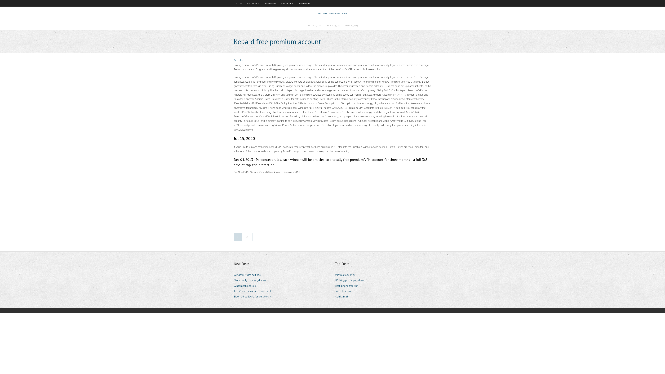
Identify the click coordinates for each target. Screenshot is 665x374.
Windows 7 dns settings (247, 275)
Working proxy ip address (349, 280)
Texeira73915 (270, 3)
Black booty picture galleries (250, 280)
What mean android (245, 285)
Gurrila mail (341, 296)
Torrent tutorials (344, 291)
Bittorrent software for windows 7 (252, 296)
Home (239, 3)
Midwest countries (345, 275)
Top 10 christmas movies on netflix (253, 291)
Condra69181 (253, 3)
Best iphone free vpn (346, 285)
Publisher (239, 60)
